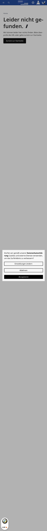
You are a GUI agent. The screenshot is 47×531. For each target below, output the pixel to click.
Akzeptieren (24, 277)
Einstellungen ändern (23, 264)
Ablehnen (23, 270)
